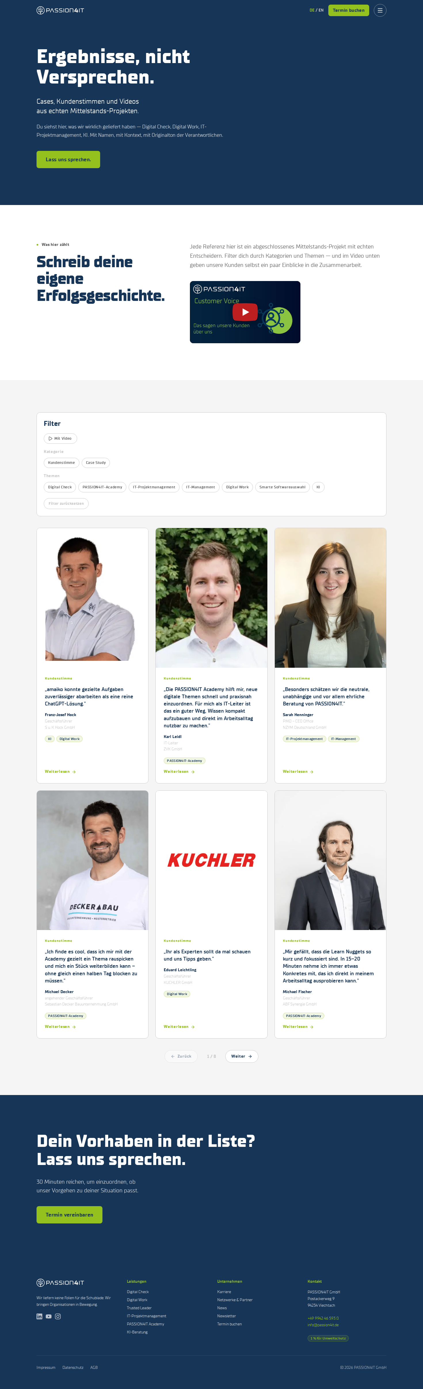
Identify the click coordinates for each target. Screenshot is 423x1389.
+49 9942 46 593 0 (323, 1318)
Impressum (46, 1367)
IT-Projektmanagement (154, 487)
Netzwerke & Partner (235, 1299)
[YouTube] (49, 1316)
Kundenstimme (61, 462)
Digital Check (60, 487)
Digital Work (237, 487)
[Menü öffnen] (380, 10)
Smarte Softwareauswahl (282, 487)
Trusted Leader (139, 1307)
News (222, 1307)
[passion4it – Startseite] (60, 10)
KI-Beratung (137, 1332)
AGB (94, 1367)
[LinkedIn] (39, 1316)
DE (312, 10)
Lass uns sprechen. (68, 159)
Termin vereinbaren (69, 1215)
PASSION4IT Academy (145, 1324)
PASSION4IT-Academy (102, 487)
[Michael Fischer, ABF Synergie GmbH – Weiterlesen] (330, 914)
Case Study (96, 462)
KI (318, 487)
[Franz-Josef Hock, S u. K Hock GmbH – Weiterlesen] (92, 655)
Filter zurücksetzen (66, 503)
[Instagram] (58, 1316)
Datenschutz (72, 1367)
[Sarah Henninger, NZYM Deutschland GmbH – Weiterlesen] (330, 655)
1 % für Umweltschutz (328, 1338)
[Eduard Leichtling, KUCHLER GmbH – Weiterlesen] (211, 914)
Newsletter (226, 1316)
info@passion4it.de (323, 1324)
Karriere (224, 1291)
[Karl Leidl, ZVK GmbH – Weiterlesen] (211, 655)
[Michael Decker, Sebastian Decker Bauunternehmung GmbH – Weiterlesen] (92, 914)
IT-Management (200, 487)
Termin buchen (349, 10)
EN (321, 10)
